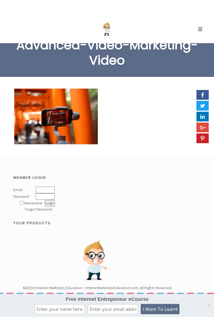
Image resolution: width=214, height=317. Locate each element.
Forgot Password (38, 209)
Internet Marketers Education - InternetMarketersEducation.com (86, 288)
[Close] (209, 305)
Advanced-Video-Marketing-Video (107, 52)
